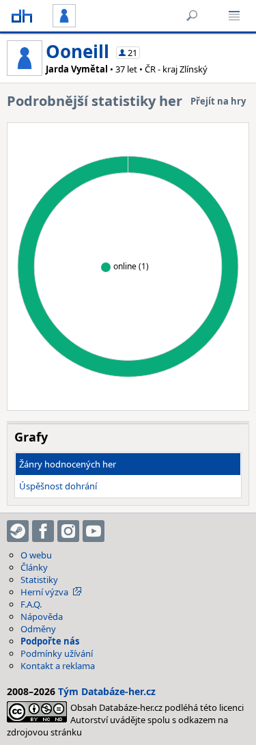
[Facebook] (43, 531)
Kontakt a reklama (57, 666)
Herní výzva (44, 592)
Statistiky (39, 579)
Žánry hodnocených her (67, 464)
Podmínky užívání (56, 653)
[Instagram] (68, 531)
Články (34, 567)
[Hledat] (191, 15)
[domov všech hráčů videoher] (21, 15)
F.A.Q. (31, 604)
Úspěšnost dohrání (58, 486)
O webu (36, 555)
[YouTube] (93, 531)
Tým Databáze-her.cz (107, 691)
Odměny (38, 629)
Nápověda (41, 616)
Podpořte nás (49, 641)
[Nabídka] (234, 15)
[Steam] (18, 531)
